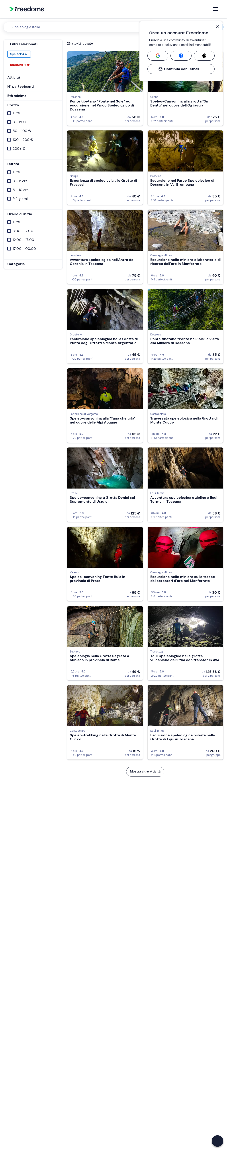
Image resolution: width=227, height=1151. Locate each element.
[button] (217, 1141)
